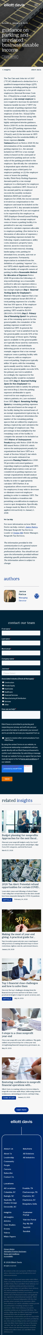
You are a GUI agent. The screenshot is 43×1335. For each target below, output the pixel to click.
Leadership (9, 1157)
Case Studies (9, 1225)
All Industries (29, 1157)
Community (9, 1161)
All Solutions (28, 1153)
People (7, 1165)
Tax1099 (26, 1227)
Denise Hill (18, 533)
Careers (7, 1169)
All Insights (8, 1217)
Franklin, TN (27, 1188)
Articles (7, 1221)
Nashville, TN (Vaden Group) (10, 1201)
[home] (14, 4)
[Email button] (36, 596)
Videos (7, 1233)
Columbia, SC (10, 1192)
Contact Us (9, 1177)
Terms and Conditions (11, 1254)
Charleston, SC (29, 1200)
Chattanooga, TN (29, 1192)
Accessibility (8, 1256)
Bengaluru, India (29, 1204)
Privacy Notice (9, 1249)
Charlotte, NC (28, 1196)
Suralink (26, 1231)
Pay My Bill (28, 1223)
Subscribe (8, 1173)
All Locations (9, 1188)
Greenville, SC (10, 1207)
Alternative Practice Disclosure (15, 1251)
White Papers (10, 1236)
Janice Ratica (31, 527)
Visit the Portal (29, 1219)
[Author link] (10, 596)
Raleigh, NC (9, 1196)
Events (7, 1229)
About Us (8, 1153)
